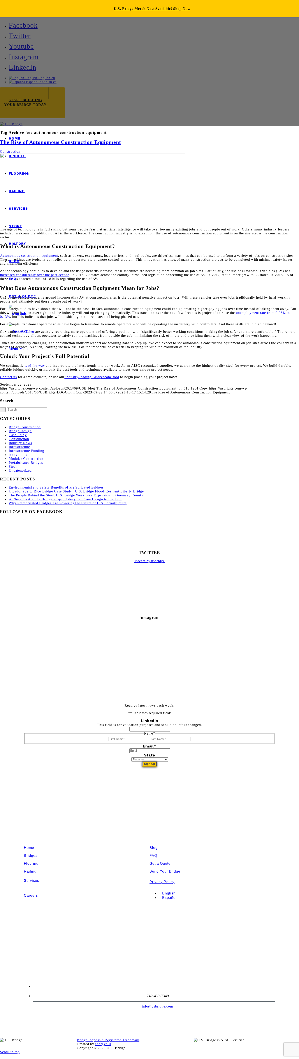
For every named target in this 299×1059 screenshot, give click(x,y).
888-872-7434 (98, 96)
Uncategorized (20, 470)
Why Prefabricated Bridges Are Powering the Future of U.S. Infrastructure (68, 503)
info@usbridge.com (157, 1006)
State (149, 755)
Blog (154, 848)
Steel (13, 466)
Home (29, 848)
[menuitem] (154, 138)
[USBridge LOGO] (11, 124)
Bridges (30, 855)
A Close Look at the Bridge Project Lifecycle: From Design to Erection (65, 499)
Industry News (20, 443)
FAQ (153, 855)
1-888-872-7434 (157, 986)
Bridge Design (20, 431)
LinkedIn (149, 721)
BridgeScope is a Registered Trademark (108, 1040)
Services (31, 880)
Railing (30, 871)
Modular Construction (26, 458)
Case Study (18, 435)
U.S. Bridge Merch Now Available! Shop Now (152, 9)
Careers (31, 895)
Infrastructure (19, 447)
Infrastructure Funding (26, 451)
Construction (19, 439)
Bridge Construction (25, 427)
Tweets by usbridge (149, 561)
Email (149, 746)
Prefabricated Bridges (26, 462)
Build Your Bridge (165, 871)
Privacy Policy (162, 882)
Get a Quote (160, 863)
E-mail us (142, 94)
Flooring (31, 863)
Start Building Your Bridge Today (25, 102)
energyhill (103, 1044)
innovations (18, 455)
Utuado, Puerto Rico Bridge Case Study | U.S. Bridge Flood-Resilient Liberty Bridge (76, 491)
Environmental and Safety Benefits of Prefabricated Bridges (56, 487)
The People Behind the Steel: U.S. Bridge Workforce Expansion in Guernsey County (76, 495)
